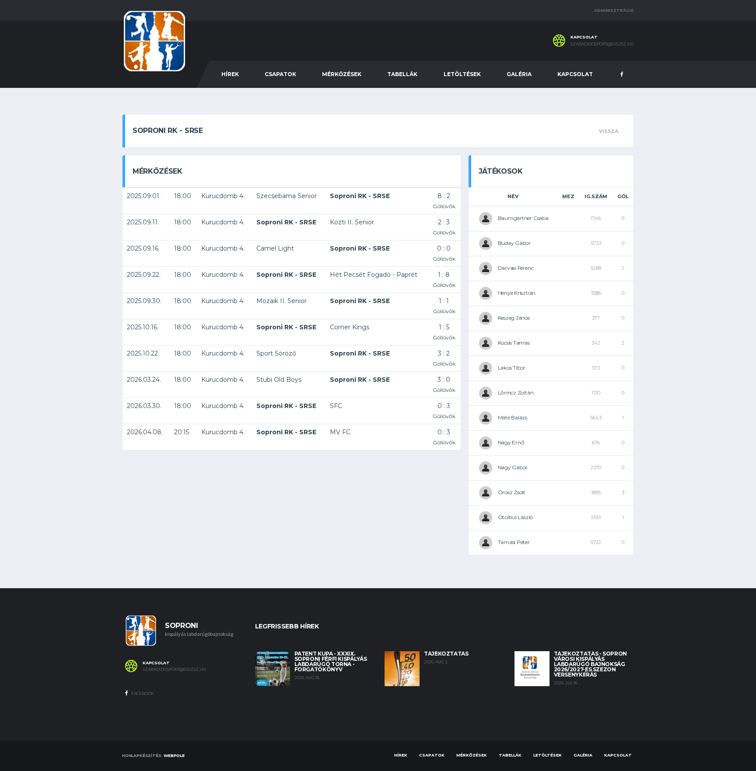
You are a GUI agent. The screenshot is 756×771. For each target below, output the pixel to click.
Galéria (519, 74)
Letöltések (462, 74)
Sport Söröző (276, 353)
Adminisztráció (614, 10)
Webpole (174, 755)
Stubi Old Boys (278, 380)
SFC (336, 406)
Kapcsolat (575, 74)
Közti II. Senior (352, 222)
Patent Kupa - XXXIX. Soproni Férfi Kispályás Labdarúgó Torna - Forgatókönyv (330, 661)
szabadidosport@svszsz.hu (602, 44)
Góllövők (444, 206)
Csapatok (280, 74)
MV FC (340, 432)
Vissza (608, 131)
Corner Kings (349, 327)
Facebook (142, 693)
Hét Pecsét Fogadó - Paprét (373, 275)
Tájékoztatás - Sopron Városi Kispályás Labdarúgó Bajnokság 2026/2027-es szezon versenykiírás (590, 664)
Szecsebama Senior (286, 196)
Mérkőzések (341, 74)
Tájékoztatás (446, 653)
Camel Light (275, 248)
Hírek (230, 74)
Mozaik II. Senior (281, 301)
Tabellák (402, 74)
